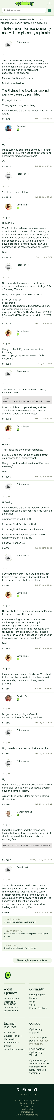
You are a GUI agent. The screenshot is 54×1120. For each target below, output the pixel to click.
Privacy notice (27, 1103)
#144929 (6, 364)
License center (11, 1010)
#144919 (6, 119)
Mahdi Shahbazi (24, 811)
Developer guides (12, 1035)
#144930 (6, 419)
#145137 (6, 585)
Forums (13, 19)
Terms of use (27, 1106)
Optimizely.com (11, 998)
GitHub (7, 1046)
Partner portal (11, 1032)
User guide (9, 1039)
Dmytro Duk (23, 696)
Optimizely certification (10, 1002)
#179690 (6, 859)
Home (3, 19)
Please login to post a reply (32, 960)
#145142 (6, 722)
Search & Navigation (35, 23)
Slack (32, 1004)
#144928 (6, 323)
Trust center (27, 1109)
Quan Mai (21, 126)
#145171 (6, 804)
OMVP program (37, 994)
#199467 (6, 912)
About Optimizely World (27, 1100)
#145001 (6, 548)
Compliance (27, 1112)
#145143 (6, 753)
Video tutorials (11, 1042)
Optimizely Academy (14, 1049)
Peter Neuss (23, 42)
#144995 (6, 476)
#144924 (6, 197)
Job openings (11, 1007)
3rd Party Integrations (27, 1114)
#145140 (6, 648)
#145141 (6, 688)
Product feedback (38, 1008)
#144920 (6, 166)
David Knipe (23, 204)
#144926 (6, 257)
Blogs (32, 1001)
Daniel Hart (22, 867)
